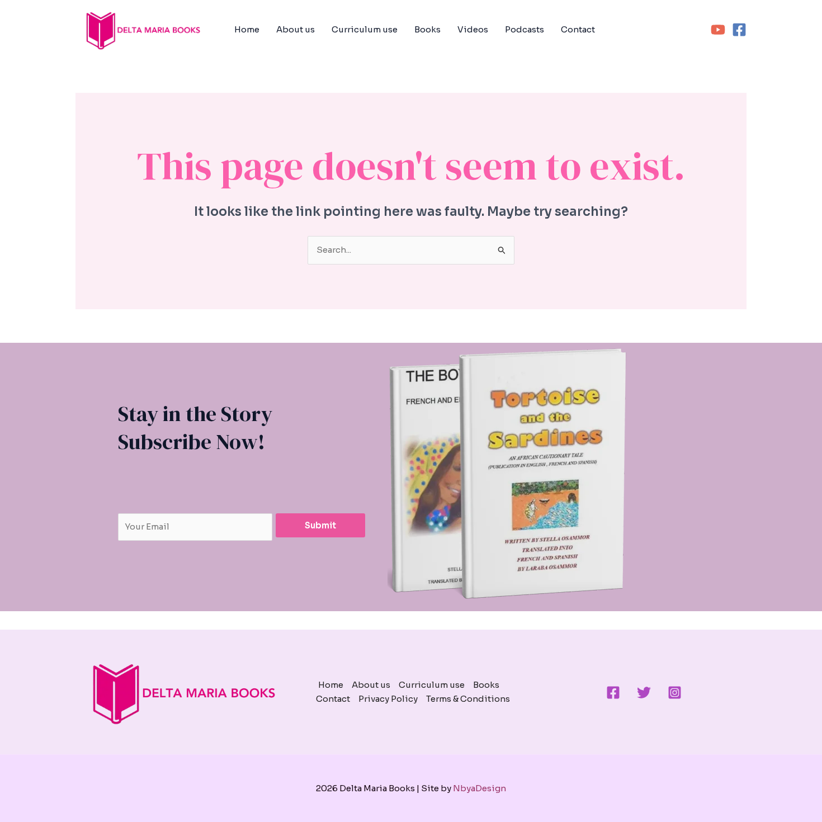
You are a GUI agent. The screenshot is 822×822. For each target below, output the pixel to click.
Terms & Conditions (468, 698)
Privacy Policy (388, 698)
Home (246, 29)
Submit (320, 525)
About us (295, 29)
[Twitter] (644, 693)
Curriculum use (365, 29)
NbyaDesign (479, 788)
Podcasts (524, 29)
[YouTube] (718, 29)
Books (427, 29)
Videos (472, 29)
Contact (578, 29)
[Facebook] (739, 29)
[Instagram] (675, 693)
